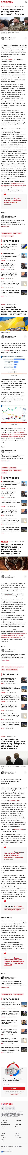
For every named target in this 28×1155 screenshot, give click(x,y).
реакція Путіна (18, 829)
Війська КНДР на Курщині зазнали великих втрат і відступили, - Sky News (8, 265)
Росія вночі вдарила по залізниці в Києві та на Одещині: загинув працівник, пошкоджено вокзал (10, 292)
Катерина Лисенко (10, 772)
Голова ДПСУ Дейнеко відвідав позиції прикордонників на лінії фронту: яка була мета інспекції (10, 697)
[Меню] (26, 2)
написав (9, 59)
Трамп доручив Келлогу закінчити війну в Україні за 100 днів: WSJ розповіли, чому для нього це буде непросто (14, 855)
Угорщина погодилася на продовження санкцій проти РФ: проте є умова (10, 502)
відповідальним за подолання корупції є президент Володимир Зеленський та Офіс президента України (14, 434)
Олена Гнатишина (10, 37)
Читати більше (5, 226)
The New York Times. (14, 800)
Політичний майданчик (7, 6)
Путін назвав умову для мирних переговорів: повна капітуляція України (14, 907)
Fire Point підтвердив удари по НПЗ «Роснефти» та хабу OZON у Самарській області (9, 274)
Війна (2, 269)
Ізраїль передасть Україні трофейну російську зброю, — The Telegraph (10, 246)
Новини (3, 249)
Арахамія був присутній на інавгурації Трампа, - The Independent (9, 1022)
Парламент (4, 1026)
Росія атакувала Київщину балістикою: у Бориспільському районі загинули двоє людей (10, 283)
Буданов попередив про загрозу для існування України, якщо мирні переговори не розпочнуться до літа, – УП (14, 961)
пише (7, 350)
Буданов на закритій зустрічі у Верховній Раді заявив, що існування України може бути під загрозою (14, 635)
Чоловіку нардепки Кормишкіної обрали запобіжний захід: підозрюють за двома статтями (10, 256)
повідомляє (8, 594)
